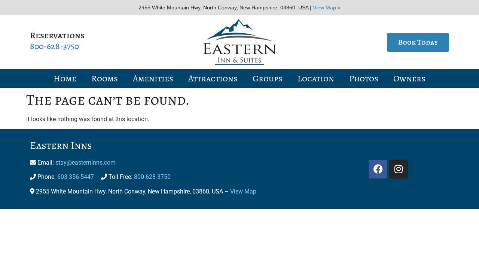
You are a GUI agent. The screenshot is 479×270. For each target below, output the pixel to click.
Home (65, 78)
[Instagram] (398, 169)
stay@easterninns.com (85, 162)
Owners (409, 78)
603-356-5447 (75, 176)
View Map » (327, 7)
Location (316, 78)
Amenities (153, 78)
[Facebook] (378, 169)
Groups (268, 78)
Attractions (213, 78)
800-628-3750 (54, 46)
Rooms (104, 78)
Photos (363, 78)
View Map (243, 191)
